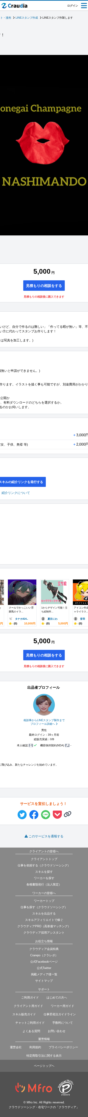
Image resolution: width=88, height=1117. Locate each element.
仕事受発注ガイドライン (60, 1014)
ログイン (72, 5)
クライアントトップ (44, 859)
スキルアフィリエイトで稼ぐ (44, 920)
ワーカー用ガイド (62, 1006)
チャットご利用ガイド (30, 1022)
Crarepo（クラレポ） (44, 955)
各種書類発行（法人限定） (44, 884)
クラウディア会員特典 (44, 949)
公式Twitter (44, 968)
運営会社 (16, 1047)
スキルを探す (44, 871)
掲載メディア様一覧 (44, 974)
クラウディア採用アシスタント (44, 932)
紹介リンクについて (16, 493)
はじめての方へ (56, 997)
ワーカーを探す (44, 878)
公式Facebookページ (44, 961)
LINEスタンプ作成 (27, 17)
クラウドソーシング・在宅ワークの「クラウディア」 (44, 1107)
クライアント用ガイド (28, 1006)
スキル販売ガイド (24, 1014)
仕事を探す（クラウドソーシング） (44, 907)
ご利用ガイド (30, 997)
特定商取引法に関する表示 (44, 1055)
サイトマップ (44, 980)
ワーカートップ (44, 900)
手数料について (62, 1022)
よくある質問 (31, 1031)
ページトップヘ (44, 1066)
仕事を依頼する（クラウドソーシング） (44, 865)
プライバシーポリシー (63, 1047)
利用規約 (35, 1047)
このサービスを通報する (46, 836)
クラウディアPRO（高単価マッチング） (44, 926)
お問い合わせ (56, 1031)
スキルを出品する (44, 913)
